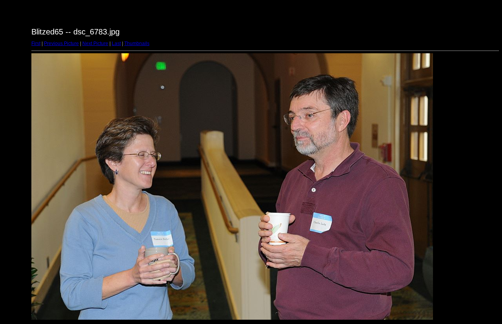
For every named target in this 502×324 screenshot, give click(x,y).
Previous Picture (61, 43)
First (35, 43)
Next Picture (95, 43)
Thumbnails (136, 43)
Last (116, 43)
